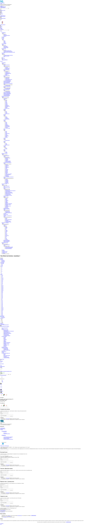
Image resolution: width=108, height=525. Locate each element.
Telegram (1, 429)
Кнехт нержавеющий (8, 219)
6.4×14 (2, 308)
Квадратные (7, 68)
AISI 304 (2, 263)
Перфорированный (8, 73)
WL (5, 229)
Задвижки (6, 159)
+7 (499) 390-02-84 (33, 515)
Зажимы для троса (6, 208)
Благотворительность (7, 35)
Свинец (5, 145)
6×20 (2, 313)
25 (2, 380)
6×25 (2, 314)
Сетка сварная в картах (8, 79)
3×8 (1, 284)
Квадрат (6, 127)
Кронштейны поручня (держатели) (10, 190)
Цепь (4, 186)
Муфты (6, 167)
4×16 (2, 295)
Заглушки (6, 180)
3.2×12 (2, 278)
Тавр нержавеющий (6, 94)
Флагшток (6, 220)
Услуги (3, 38)
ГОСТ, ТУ (1, 318)
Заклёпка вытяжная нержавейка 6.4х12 (6, 371)
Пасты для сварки (6, 241)
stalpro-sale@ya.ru (2, 428)
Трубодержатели (7, 191)
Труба (6, 100)
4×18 (2, 296)
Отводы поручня (7, 193)
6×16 (2, 312)
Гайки (6, 201)
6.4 (1, 273)
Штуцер (6, 171)
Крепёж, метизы (4, 336)
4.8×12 (2, 286)
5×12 (2, 301)
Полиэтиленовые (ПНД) (8, 247)
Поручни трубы (6, 330)
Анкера (6, 198)
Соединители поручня (8, 195)
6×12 (2, 311)
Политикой (7, 418)
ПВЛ (6, 74)
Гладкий (6, 71)
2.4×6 (2, 275)
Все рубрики (2, 359)
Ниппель (6, 172)
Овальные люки (6, 349)
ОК (5, 234)
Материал (1, 259)
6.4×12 (2, 307)
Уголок (6, 103)
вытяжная (2, 316)
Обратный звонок (2, 18)
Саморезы (6, 200)
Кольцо (6, 166)
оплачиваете (9, 516)
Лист (6, 101)
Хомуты (6, 170)
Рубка (4, 41)
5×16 (2, 303)
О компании (4, 32)
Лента (6, 102)
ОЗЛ (6, 231)
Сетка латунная (7, 128)
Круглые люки (7, 211)
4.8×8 (2, 292)
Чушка (6, 148)
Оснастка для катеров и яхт (8, 215)
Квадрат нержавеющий (7, 86)
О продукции (4, 48)
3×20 (2, 283)
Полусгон (6, 169)
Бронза (5, 114)
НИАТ (6, 227)
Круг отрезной (6, 214)
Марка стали (2, 262)
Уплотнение (7, 176)
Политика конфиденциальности (8, 439)
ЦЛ (5, 233)
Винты (6, 199)
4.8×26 (2, 290)
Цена (1, 367)
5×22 (2, 305)
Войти (1, 28)
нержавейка (3, 261)
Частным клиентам (6, 438)
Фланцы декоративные (8, 192)
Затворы (6, 160)
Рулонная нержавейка (7, 95)
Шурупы (6, 207)
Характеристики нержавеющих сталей (9, 52)
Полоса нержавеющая (7, 92)
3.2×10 (2, 277)
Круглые (6, 67)
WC (5, 228)
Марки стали (4, 43)
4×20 (2, 297)
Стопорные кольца (6, 344)
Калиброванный (7, 85)
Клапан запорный (8, 161)
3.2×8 (2, 281)
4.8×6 (2, 291)
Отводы (6, 179)
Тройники (6, 181)
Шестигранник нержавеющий (8, 83)
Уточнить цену (2, 372)
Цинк (4, 149)
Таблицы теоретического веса (8, 51)
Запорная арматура (6, 155)
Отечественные (6, 46)
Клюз (6, 218)
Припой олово (7, 140)
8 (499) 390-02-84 (2, 7)
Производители (6, 47)
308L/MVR (7, 235)
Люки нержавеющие (5, 347)
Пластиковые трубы (6, 244)
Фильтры (6, 182)
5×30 (2, 306)
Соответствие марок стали (7, 50)
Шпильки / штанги (8, 204)
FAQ (2, 57)
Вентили (6, 158)
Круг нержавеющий (6, 89)
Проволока (7, 105)
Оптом (3, 37)
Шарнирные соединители (7, 333)
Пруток (6, 137)
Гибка (4, 42)
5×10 (2, 300)
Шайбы (6, 202)
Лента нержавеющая (7, 82)
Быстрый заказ (20, 515)
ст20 (2, 265)
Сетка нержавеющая (7, 75)
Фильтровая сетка (8, 80)
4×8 (1, 299)
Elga (6, 236)
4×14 (2, 294)
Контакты (3, 58)
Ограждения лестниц (7, 187)
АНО (6, 238)
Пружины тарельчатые (8, 203)
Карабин (5, 213)
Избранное (1, 29)
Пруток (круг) (7, 108)
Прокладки (7, 175)
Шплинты (6, 206)
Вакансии (5, 34)
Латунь (5, 119)
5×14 (2, 302)
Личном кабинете (2, 510)
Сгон (6, 168)
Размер (1, 274)
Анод (6, 131)
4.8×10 (2, 285)
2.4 (1, 267)
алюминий (2, 260)
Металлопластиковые (8, 248)
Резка (4, 40)
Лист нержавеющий (6, 69)
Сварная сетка (7, 78)
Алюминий (5, 98)
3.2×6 (2, 280)
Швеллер (6, 106)
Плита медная (7, 133)
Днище (3, 352)
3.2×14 (2, 279)
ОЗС (6, 232)
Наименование (2, 366)
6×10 (2, 310)
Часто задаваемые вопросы (7, 437)
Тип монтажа (2, 315)
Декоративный (7, 72)
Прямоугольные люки (8, 212)
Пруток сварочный (6, 240)
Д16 (1, 264)
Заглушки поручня (8, 194)
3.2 (1, 269)
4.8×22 (2, 289)
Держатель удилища (6, 357)
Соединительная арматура (7, 162)
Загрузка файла (2, 456)
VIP (4, 56)
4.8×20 (2, 288)
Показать (1, 258)
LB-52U (6, 239)
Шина (6, 107)
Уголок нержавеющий (7, 81)
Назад (3, 39)
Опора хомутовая (7, 174)
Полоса (6, 104)
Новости (5, 36)
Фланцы (6, 164)
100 (2, 381)
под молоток (3, 317)
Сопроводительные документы (8, 55)
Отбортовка (7, 165)
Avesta (6, 230)
